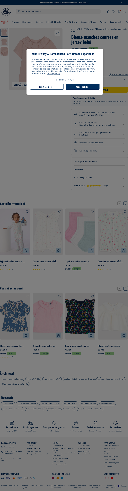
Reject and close (45, 86)
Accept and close (83, 86)
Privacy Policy (53, 73)
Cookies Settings (65, 80)
